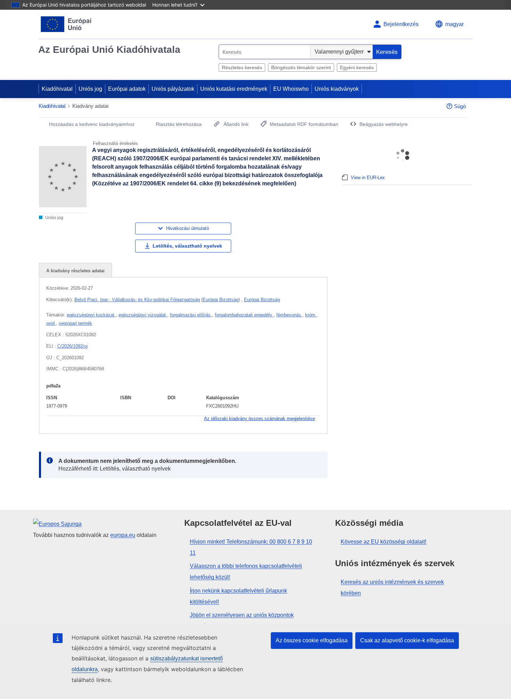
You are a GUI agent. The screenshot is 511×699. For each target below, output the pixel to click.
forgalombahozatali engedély (244, 315)
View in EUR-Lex (368, 177)
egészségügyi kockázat (91, 315)
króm (311, 315)
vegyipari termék (75, 323)
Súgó (460, 106)
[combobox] (264, 52)
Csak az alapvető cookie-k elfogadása (407, 640)
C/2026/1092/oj (72, 346)
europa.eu (122, 535)
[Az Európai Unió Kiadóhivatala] (66, 24)
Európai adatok (127, 89)
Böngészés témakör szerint (301, 67)
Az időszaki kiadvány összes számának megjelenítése (259, 418)
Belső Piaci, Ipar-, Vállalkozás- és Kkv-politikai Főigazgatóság (137, 299)
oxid (51, 323)
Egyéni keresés (357, 67)
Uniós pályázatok (173, 89)
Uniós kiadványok (337, 89)
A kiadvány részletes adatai (75, 270)
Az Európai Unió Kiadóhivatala (109, 49)
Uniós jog (90, 89)
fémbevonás (289, 315)
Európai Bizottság (220, 299)
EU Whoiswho (291, 89)
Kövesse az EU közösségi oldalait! (383, 542)
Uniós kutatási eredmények (233, 89)
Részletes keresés (242, 67)
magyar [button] (454, 24)
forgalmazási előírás (191, 315)
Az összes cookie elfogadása (312, 640)
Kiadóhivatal (57, 89)
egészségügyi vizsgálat (143, 315)
